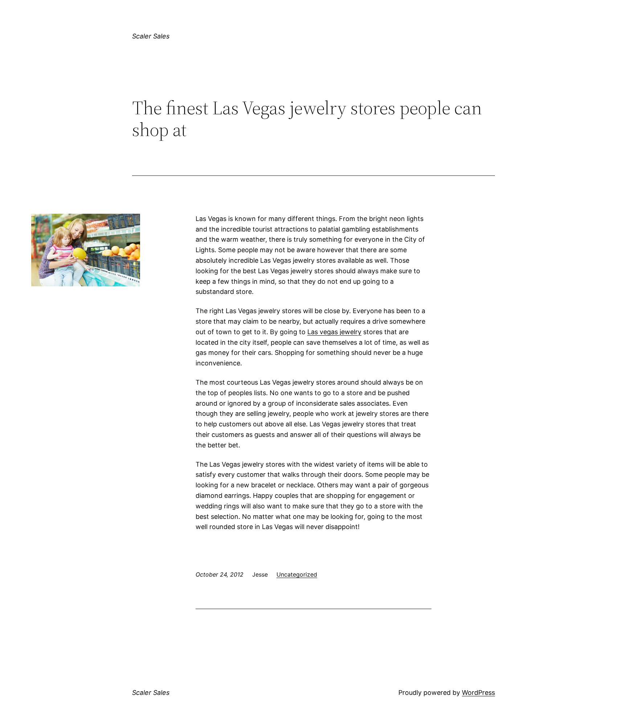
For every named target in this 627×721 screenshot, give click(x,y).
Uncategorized (296, 574)
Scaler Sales (150, 36)
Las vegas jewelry (334, 332)
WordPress (478, 692)
